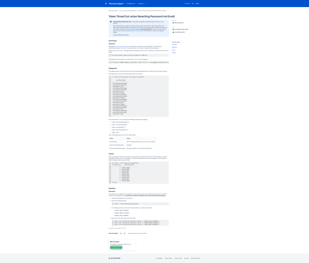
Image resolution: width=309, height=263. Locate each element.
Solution (174, 52)
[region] (139, 62)
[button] (106, 3)
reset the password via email (123, 46)
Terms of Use (178, 258)
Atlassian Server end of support (135, 30)
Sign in (197, 3)
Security (186, 258)
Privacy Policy (168, 258)
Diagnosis (174, 47)
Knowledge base (130, 3)
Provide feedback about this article (137, 233)
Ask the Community (116, 247)
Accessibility (159, 258)
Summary (174, 44)
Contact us (187, 3)
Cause (173, 50)
